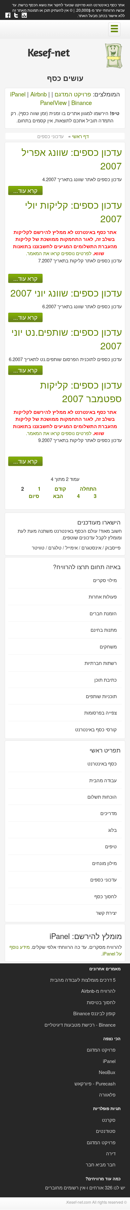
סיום (34, 496)
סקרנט (108, 1119)
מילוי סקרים (105, 580)
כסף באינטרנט (102, 763)
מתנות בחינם (104, 629)
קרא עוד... (25, 190)
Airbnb (38, 94)
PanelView (53, 102)
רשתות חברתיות (101, 663)
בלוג (112, 829)
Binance (81, 102)
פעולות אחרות (103, 596)
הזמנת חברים (103, 613)
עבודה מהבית (103, 780)
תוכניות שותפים (101, 696)
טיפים (111, 846)
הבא (58, 496)
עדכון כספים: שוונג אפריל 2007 (71, 158)
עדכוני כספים (103, 879)
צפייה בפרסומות (100, 712)
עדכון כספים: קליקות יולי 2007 (73, 211)
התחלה (88, 488)
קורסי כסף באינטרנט (96, 729)
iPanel (18, 94)
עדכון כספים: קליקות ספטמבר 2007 (81, 391)
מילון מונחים (104, 863)
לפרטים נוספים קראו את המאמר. (59, 253)
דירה (110, 1153)
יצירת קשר (106, 912)
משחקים (108, 646)
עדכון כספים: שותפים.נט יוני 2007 (66, 338)
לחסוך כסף (105, 896)
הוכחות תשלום (102, 796)
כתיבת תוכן (105, 679)
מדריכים (108, 813)
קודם (60, 488)
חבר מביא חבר (100, 1164)
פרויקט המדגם (73, 94)
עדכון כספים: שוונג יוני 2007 (66, 292)
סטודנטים (105, 1130)
